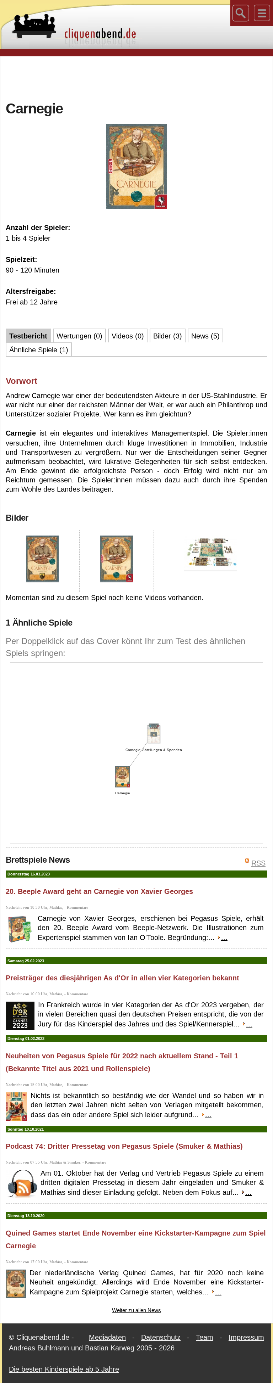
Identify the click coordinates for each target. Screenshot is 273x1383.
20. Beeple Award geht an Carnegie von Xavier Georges (99, 891)
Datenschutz (161, 1337)
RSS (258, 863)
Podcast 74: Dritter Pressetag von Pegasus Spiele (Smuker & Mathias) (124, 1146)
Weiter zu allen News (136, 1310)
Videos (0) (128, 336)
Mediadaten (107, 1337)
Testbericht (28, 336)
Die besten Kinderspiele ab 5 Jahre (64, 1369)
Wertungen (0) (79, 336)
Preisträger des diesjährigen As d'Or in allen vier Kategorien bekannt (122, 978)
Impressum (246, 1337)
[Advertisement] (136, 78)
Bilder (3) (167, 336)
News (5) (205, 336)
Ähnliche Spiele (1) (38, 350)
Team (204, 1337)
